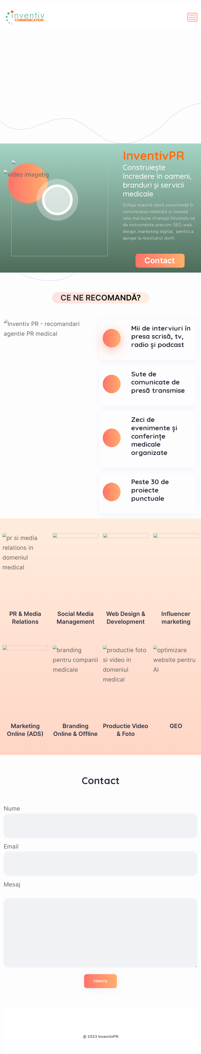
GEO (176, 726)
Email (11, 846)
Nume (12, 808)
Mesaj (12, 884)
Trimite (100, 981)
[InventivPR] (25, 17)
